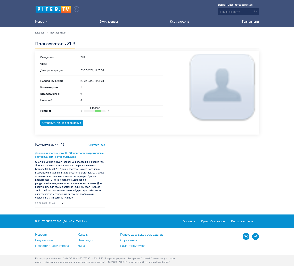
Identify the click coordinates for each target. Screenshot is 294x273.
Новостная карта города (52, 246)
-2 (81, 111)
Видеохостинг (45, 240)
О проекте (189, 221)
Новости (41, 21)
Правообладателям (213, 221)
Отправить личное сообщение (61, 123)
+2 (108, 111)
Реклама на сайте (242, 221)
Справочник (128, 240)
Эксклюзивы (108, 21)
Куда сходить (180, 21)
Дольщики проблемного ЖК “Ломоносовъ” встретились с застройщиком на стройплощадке (69, 155)
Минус (67, 203)
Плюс (59, 203)
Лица (81, 246)
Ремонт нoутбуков (132, 246)
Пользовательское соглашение (141, 234)
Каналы (83, 234)
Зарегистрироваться (240, 4)
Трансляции (250, 21)
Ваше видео (86, 240)
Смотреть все (96, 144)
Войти (222, 4)
